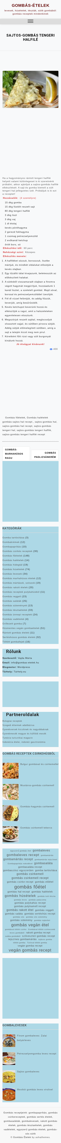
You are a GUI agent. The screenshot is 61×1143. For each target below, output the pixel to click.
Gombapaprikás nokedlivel (20, 864)
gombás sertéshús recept (39, 913)
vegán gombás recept (30, 950)
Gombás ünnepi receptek (17, 614)
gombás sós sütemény (36, 917)
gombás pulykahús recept (30, 903)
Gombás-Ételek (30, 5)
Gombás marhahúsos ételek (18, 578)
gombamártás (47, 855)
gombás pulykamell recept (30, 906)
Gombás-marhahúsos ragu (14, 453)
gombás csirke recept (20, 882)
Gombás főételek (15, 417)
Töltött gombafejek (13, 641)
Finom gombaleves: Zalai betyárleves (32, 1037)
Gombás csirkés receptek (17, 551)
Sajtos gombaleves (28, 1071)
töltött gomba (19, 943)
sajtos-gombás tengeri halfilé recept (23, 434)
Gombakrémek (11, 542)
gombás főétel (30, 886)
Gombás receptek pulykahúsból (21, 592)
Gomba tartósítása (13, 537)
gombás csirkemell (30, 874)
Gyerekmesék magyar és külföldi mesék (24, 733)
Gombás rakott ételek (15, 587)
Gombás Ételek (22, 1137)
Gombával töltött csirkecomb (41, 929)
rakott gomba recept (38, 932)
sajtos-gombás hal (45, 421)
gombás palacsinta (37, 900)
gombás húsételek (20, 896)
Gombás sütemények (14, 605)
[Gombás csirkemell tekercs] (10, 834)
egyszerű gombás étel (20, 851)
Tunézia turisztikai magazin (17, 738)
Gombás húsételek (13, 569)
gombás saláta (14, 913)
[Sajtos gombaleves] (8, 1076)
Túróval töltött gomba (37, 943)
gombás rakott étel (20, 910)
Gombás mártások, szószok (18, 583)
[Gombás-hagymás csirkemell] (10, 813)
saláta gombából (12, 936)
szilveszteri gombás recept (38, 936)
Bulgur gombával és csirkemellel (39, 764)
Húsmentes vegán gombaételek (21, 628)
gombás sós (18, 917)
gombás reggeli (44, 910)
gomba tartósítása (46, 870)
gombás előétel (44, 882)
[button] (30, 21)
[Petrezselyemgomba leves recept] (8, 1058)
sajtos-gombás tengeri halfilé (34, 430)
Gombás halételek (37, 417)
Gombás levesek (12, 573)
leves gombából (17, 933)
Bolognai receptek (12, 721)
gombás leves (20, 900)
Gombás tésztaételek (14, 610)
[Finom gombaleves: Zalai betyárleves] (8, 1040)
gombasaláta (43, 863)
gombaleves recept (23, 855)
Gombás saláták (11, 601)
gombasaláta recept (30, 867)
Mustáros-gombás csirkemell (37, 785)
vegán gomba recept (30, 945)
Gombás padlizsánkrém (45, 455)
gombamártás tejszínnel (46, 859)
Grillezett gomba (12, 623)
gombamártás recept (18, 859)
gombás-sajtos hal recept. (17, 421)
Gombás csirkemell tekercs (36, 827)
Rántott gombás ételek (15, 632)
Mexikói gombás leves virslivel (35, 1089)
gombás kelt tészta (46, 896)
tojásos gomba (45, 939)
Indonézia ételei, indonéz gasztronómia (23, 742)
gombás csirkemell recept (30, 878)
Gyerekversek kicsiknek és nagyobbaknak (25, 729)
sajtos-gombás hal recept (17, 426)
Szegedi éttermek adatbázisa (18, 725)
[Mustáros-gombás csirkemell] (10, 792)
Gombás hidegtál (12, 564)
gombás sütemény (21, 920)
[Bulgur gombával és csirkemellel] (10, 771)
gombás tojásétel (42, 920)
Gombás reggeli (11, 596)
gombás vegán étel (30, 924)
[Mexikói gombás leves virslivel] (8, 1094)
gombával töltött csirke (16, 929)
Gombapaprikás (11, 546)
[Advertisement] (30, 143)
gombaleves (41, 850)
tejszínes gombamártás (22, 939)
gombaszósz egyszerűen (18, 870)
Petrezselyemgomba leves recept (36, 1053)
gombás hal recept (18, 891)
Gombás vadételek (13, 619)
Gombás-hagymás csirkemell (37, 806)
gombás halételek (42, 891)
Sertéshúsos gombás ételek (18, 637)
